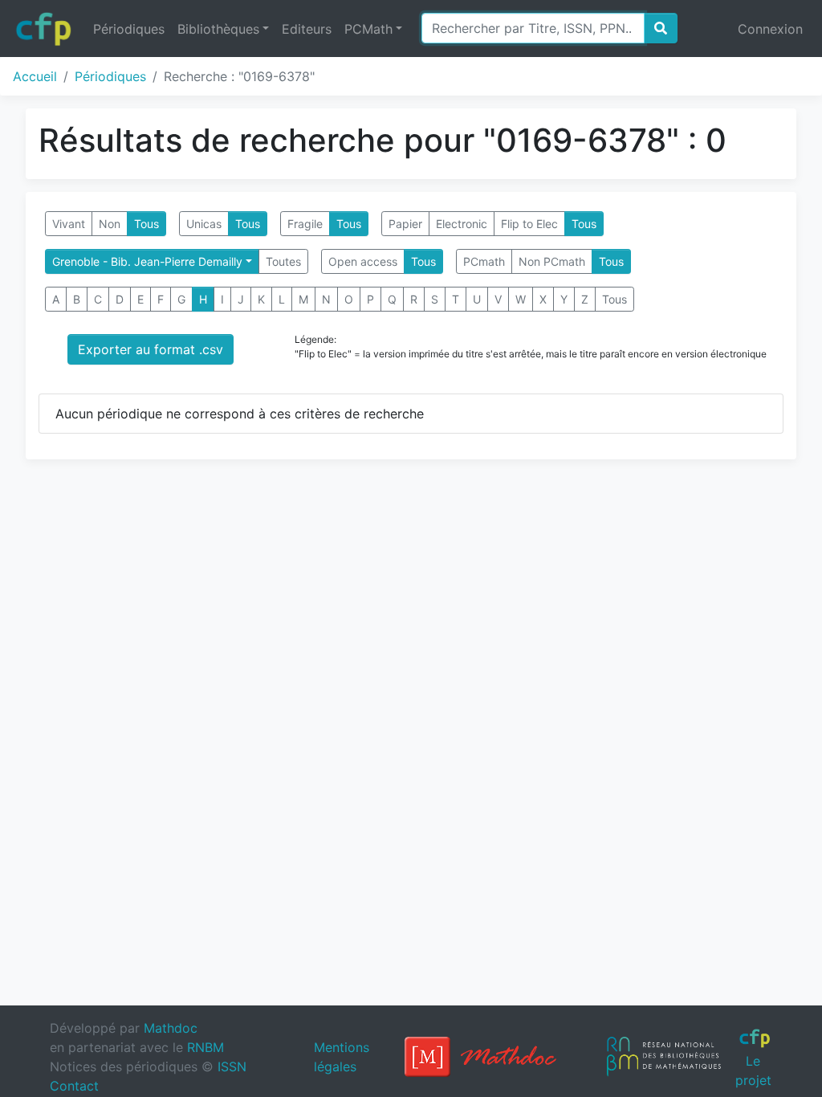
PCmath (484, 261)
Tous (146, 223)
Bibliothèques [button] (218, 29)
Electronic (461, 223)
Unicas (204, 223)
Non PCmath (552, 261)
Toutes (283, 261)
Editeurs (307, 29)
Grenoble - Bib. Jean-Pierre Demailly (147, 261)
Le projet (753, 1070)
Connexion (770, 29)
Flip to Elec (529, 223)
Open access (362, 261)
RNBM (205, 1047)
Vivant (68, 223)
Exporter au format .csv (150, 349)
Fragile (305, 223)
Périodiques (129, 29)
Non (109, 223)
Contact (74, 1086)
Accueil (35, 76)
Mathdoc (170, 1028)
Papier (405, 223)
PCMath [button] (368, 29)
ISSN (232, 1066)
